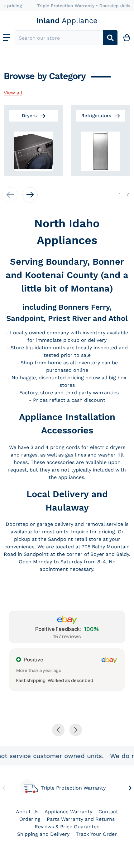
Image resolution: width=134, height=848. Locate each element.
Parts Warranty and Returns (81, 819)
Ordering (30, 819)
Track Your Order (96, 834)
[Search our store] (110, 37)
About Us (27, 812)
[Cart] (127, 38)
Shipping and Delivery (43, 834)
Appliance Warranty (68, 812)
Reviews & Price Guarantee (67, 827)
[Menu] (6, 37)
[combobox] (59, 37)
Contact (108, 812)
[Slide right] (29, 194)
